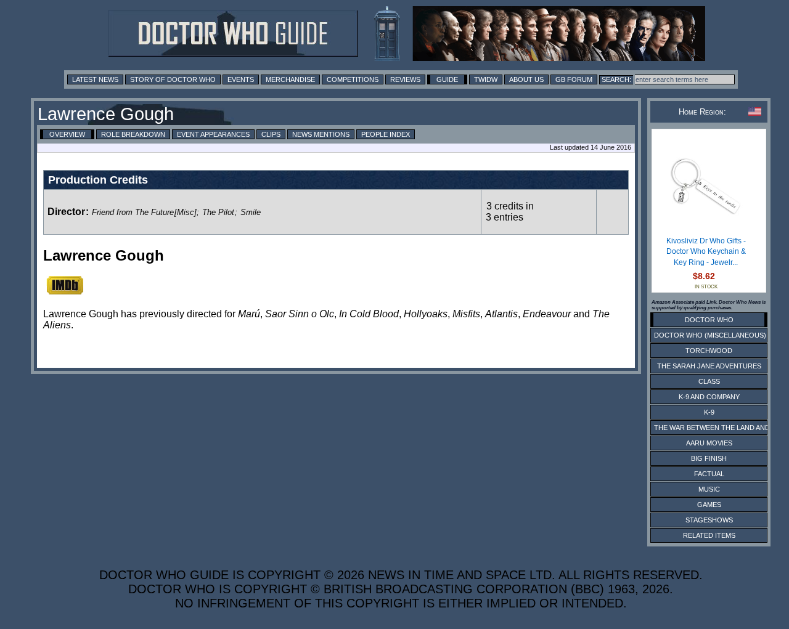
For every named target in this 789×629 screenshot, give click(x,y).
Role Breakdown (133, 134)
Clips (270, 134)
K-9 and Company (709, 396)
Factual (709, 473)
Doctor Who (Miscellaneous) (710, 335)
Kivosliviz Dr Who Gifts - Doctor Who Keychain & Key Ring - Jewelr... (706, 252)
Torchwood (708, 350)
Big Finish (709, 458)
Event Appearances (213, 134)
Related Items (709, 535)
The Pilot (218, 212)
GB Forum (573, 79)
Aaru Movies (709, 443)
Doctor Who (709, 319)
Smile (250, 212)
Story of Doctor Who (173, 79)
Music (709, 489)
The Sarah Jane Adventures (709, 366)
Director (66, 211)
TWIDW (485, 79)
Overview (67, 134)
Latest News (95, 79)
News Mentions (321, 134)
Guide (447, 79)
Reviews (405, 79)
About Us (526, 79)
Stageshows (709, 520)
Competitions (352, 79)
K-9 (709, 412)
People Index (385, 134)
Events (240, 79)
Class (709, 381)
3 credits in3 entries (510, 211)
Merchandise (290, 79)
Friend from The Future (133, 212)
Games (709, 504)
